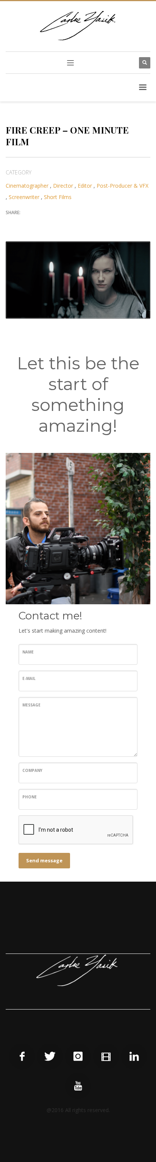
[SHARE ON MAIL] (64, 224)
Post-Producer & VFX (122, 185)
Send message (44, 860)
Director (63, 185)
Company (32, 770)
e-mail (29, 678)
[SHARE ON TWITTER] (11, 224)
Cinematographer (27, 185)
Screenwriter (24, 197)
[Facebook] (22, 1056)
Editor (85, 185)
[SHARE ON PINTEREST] (51, 224)
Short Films (58, 197)
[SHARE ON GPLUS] (38, 224)
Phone (29, 797)
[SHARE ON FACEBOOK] (24, 224)
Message (31, 705)
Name (28, 652)
